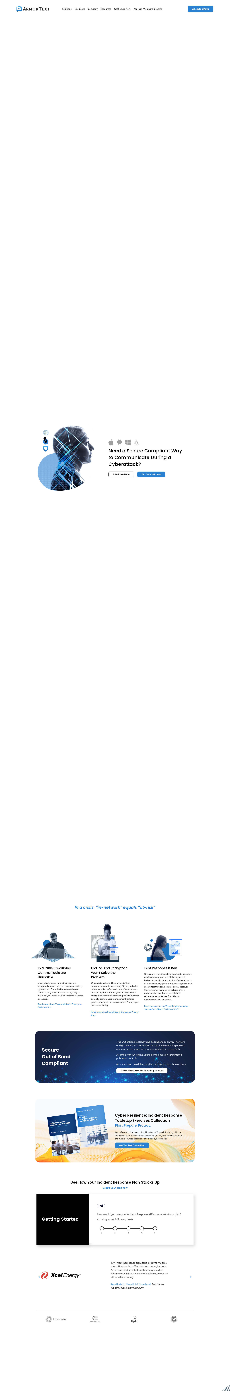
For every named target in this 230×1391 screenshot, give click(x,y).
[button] (39, 1277)
